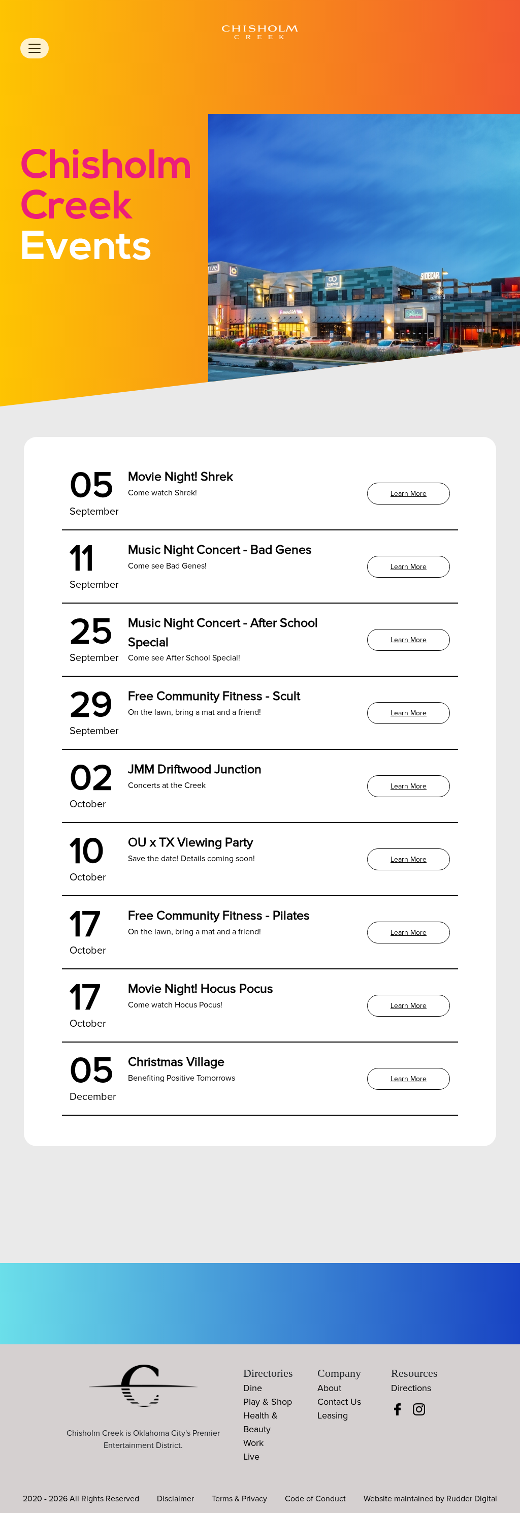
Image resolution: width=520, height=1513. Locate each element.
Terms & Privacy (239, 1499)
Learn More (409, 493)
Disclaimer (175, 1499)
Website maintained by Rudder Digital (430, 1499)
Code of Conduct (315, 1499)
